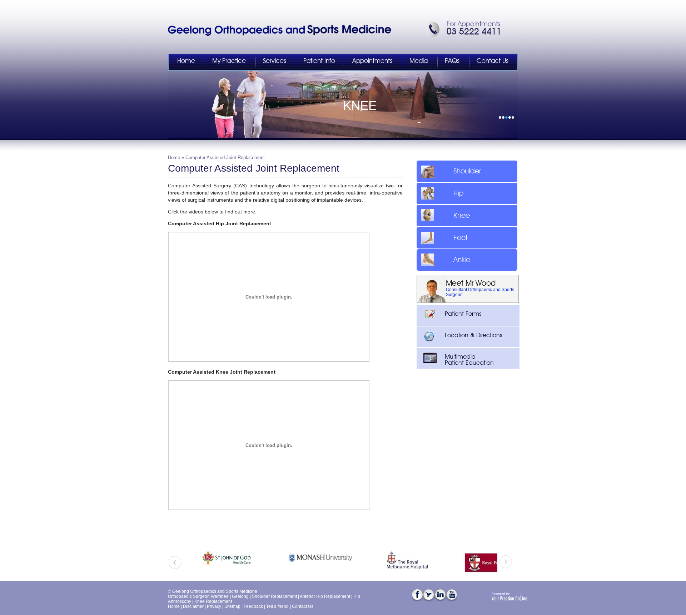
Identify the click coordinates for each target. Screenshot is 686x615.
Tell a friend (277, 606)
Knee (461, 215)
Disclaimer (193, 606)
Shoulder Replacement (274, 596)
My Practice (229, 61)
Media (418, 61)
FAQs (452, 61)
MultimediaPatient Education (469, 360)
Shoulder (467, 171)
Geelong (240, 596)
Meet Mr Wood (471, 283)
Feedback (253, 606)
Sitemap (232, 606)
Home (186, 61)
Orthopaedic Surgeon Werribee (198, 596)
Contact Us (492, 61)
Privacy (214, 606)
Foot (460, 237)
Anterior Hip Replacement (325, 596)
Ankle (461, 260)
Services (274, 61)
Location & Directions (473, 335)
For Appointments (473, 24)
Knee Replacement (213, 601)
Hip (458, 193)
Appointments (372, 61)
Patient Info (319, 61)
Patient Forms (463, 314)
